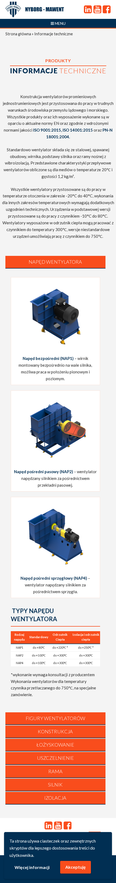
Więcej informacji (32, 867)
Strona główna (18, 34)
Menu (60, 23)
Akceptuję (75, 867)
